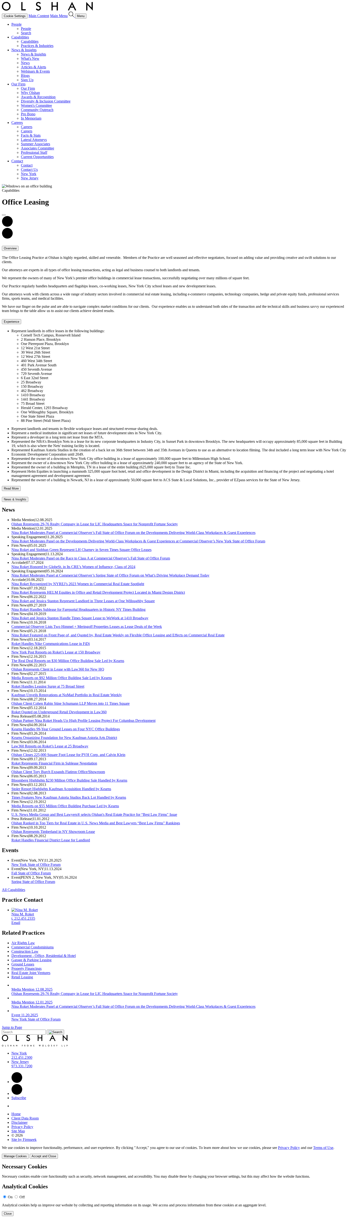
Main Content (38, 16)
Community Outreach (37, 110)
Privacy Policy (22, 1127)
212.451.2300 (21, 1057)
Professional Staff (34, 152)
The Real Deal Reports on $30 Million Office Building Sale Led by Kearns (67, 661)
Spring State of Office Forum (33, 882)
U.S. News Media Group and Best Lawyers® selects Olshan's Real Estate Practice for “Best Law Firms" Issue (94, 814)
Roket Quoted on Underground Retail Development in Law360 (59, 712)
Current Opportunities (37, 157)
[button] (7, 237)
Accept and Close (44, 1156)
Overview (10, 248)
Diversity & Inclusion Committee (46, 101)
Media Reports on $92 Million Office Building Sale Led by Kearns (61, 678)
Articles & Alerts (33, 67)
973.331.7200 (21, 1066)
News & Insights (24, 50)
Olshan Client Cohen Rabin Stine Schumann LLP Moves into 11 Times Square (70, 703)
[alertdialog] (174, 1189)
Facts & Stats (31, 135)
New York (28, 174)
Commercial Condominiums (32, 947)
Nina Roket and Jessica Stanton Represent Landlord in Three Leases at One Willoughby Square (83, 601)
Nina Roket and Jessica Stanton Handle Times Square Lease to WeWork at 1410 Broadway (79, 618)
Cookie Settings (15, 16)
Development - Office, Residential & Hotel (43, 956)
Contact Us (29, 170)
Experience (11, 321)
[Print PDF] (7, 226)
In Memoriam (31, 118)
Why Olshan (30, 93)
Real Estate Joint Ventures (30, 973)
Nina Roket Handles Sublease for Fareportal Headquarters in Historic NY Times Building (78, 609)
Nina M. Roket (22, 914)
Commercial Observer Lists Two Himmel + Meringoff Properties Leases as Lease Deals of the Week (86, 627)
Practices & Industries (37, 46)
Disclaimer (19, 1122)
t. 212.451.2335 (23, 918)
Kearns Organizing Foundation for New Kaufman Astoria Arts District (64, 738)
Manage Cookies (15, 1156)
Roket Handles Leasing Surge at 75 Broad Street (47, 686)
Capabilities (20, 37)
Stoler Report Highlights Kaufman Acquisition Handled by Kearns (61, 789)
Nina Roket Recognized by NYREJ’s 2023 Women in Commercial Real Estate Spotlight (77, 584)
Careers (17, 123)
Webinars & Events (35, 71)
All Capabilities (13, 890)
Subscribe (18, 1098)
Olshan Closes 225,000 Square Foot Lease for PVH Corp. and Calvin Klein (68, 755)
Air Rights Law (23, 943)
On (10, 1197)
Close (8, 1213)
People (16, 24)
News (25, 63)
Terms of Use (323, 1148)
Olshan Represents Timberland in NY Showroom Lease (53, 832)
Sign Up (27, 80)
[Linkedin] (16, 1082)
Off (22, 1197)
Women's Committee (36, 105)
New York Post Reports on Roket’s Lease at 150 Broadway (55, 652)
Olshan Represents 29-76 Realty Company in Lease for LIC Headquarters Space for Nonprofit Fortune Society (94, 524)
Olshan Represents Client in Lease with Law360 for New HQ (57, 669)
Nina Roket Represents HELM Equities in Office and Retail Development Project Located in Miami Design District (98, 592)
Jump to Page (12, 1027)
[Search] (72, 16)
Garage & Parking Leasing (31, 960)
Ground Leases (22, 964)
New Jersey (29, 178)
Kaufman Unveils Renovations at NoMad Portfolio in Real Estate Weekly (66, 695)
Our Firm (18, 84)
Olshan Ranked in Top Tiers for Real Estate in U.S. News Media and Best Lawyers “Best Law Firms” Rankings (95, 823)
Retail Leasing (22, 977)
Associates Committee (37, 148)
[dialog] (174, 1152)
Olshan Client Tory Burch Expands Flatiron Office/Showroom (58, 772)
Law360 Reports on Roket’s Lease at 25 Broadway (49, 746)
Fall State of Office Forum (31, 873)
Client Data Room (25, 1118)
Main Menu (59, 16)
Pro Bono (28, 114)
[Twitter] (16, 1094)
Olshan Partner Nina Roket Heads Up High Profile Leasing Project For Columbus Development (83, 721)
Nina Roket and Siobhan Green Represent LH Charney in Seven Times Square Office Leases (81, 550)
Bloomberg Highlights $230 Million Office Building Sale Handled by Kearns (69, 780)
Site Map (18, 1131)
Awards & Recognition (38, 97)
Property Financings (26, 968)
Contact (17, 161)
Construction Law (24, 951)
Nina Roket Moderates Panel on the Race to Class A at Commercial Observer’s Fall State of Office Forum (90, 558)
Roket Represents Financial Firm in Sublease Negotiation (54, 763)
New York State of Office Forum (36, 865)
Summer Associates (35, 144)
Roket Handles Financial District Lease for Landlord (50, 840)
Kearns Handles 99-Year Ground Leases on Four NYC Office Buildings (65, 729)
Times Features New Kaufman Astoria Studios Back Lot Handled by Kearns (68, 797)
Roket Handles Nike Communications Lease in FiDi (50, 644)
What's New (30, 58)
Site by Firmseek (24, 1140)
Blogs (25, 76)
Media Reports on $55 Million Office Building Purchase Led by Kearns (65, 806)
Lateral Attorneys (34, 140)
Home (16, 1114)
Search (26, 33)
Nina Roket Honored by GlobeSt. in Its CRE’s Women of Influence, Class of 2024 (73, 567)
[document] (174, 1189)
